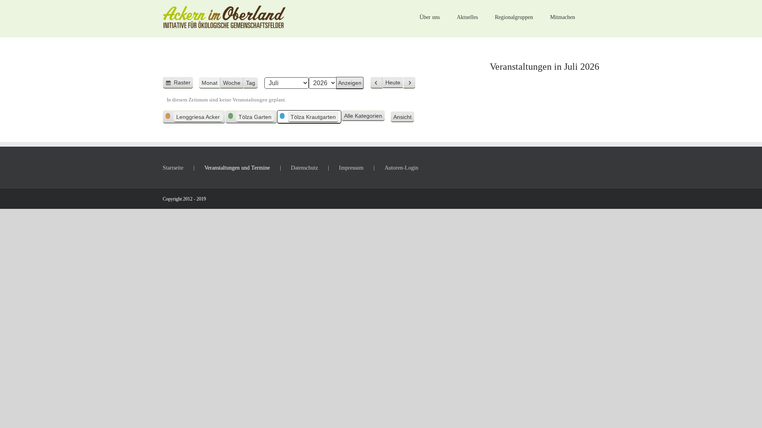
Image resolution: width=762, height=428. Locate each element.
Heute (392, 82)
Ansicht (403, 117)
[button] (587, 16)
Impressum (351, 168)
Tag (250, 83)
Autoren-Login (401, 168)
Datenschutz (304, 168)
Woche (232, 83)
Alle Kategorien (363, 116)
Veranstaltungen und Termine (237, 168)
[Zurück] (376, 83)
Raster (182, 84)
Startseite (173, 168)
